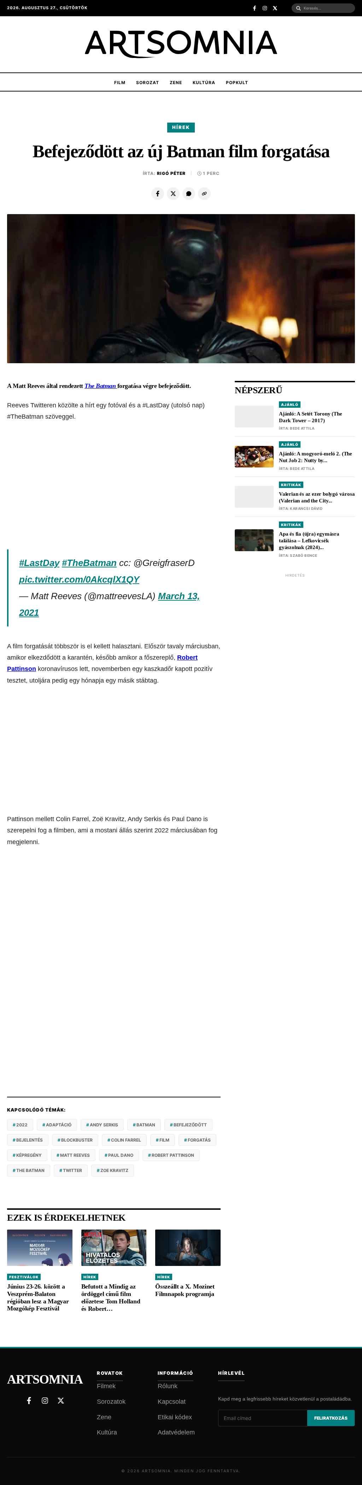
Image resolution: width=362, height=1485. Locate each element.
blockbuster (77, 1140)
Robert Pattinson (173, 1155)
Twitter (72, 1170)
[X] (173, 193)
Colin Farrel (126, 1140)
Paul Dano (120, 1155)
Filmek (106, 1386)
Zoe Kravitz (114, 1170)
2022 (22, 1124)
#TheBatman (89, 563)
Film (119, 82)
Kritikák (291, 485)
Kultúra (204, 82)
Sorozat (147, 82)
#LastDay (39, 563)
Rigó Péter (171, 173)
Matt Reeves (75, 1155)
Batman (145, 1124)
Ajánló (289, 404)
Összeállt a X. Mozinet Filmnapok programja (184, 1290)
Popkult (237, 82)
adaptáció (58, 1124)
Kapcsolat (172, 1401)
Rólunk (167, 1386)
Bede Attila (302, 428)
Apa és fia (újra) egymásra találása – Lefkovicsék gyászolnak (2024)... (309, 540)
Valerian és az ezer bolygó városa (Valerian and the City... (317, 497)
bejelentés (29, 1140)
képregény (29, 1155)
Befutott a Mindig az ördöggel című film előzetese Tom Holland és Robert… (110, 1297)
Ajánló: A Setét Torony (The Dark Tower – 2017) (310, 417)
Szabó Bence (303, 555)
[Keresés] (298, 8)
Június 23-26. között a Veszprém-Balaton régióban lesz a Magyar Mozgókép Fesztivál (38, 1297)
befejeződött (190, 1124)
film (164, 1140)
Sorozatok (111, 1401)
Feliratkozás (331, 1418)
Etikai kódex (175, 1417)
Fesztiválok (24, 1277)
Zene (176, 82)
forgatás (199, 1140)
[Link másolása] (204, 193)
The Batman (30, 1170)
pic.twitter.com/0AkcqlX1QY (79, 579)
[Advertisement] (114, 485)
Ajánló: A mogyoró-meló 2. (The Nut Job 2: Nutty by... (315, 457)
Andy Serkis (104, 1124)
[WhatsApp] (188, 193)
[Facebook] (157, 193)
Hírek (181, 127)
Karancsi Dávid (306, 508)
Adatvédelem (176, 1432)
